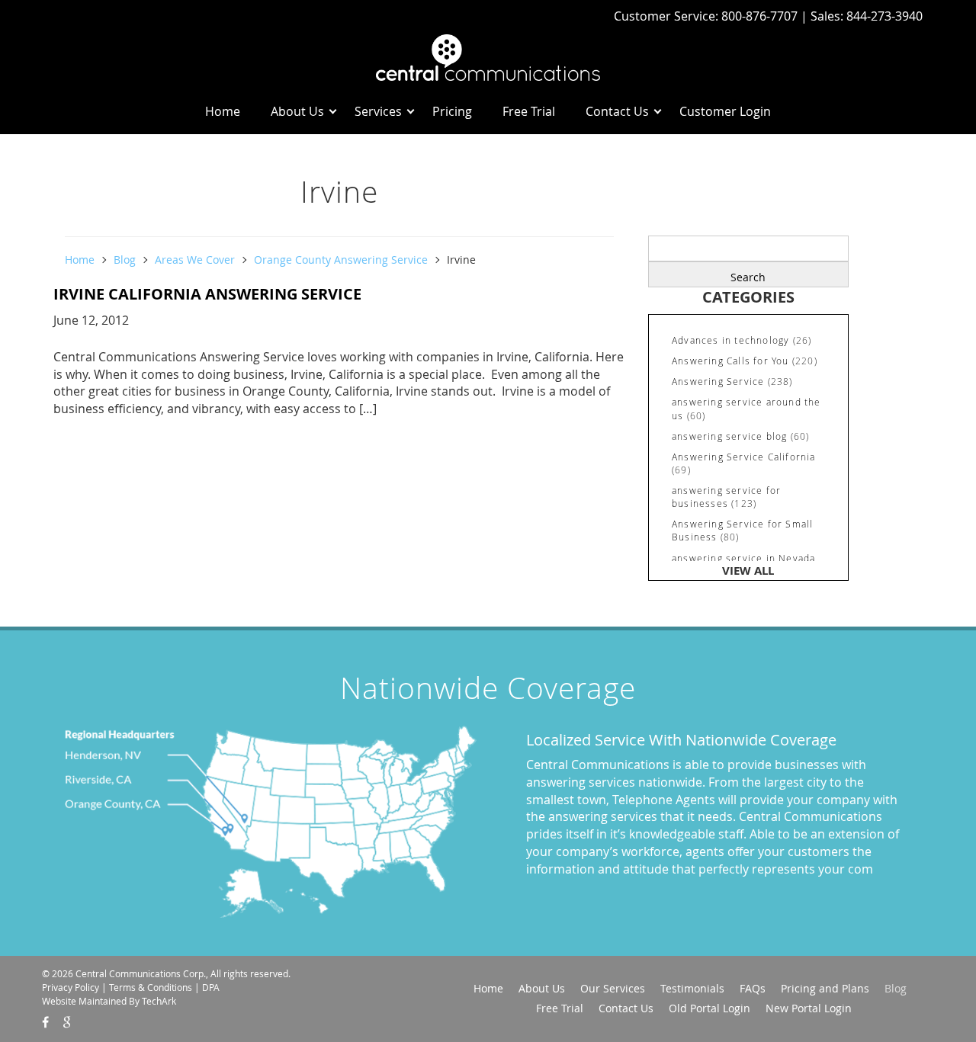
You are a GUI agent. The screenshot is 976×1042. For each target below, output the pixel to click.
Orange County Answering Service (341, 259)
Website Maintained (84, 1001)
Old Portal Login (709, 1008)
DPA (211, 987)
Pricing (452, 111)
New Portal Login (809, 1008)
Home (222, 111)
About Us (297, 111)
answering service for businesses (726, 496)
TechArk (159, 1001)
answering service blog (729, 436)
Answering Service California (744, 456)
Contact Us (617, 111)
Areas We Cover (195, 259)
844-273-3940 (884, 16)
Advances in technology (730, 340)
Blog (125, 259)
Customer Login (725, 111)
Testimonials (692, 988)
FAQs (753, 988)
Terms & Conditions (150, 987)
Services (378, 111)
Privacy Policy (70, 987)
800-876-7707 (761, 16)
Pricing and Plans (825, 988)
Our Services (612, 988)
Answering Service (718, 381)
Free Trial (528, 111)
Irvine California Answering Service (207, 294)
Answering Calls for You (730, 360)
